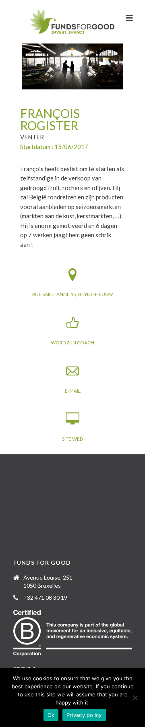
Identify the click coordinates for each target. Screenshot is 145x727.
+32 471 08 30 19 (45, 597)
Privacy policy (84, 715)
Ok (51, 715)
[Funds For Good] (72, 22)
